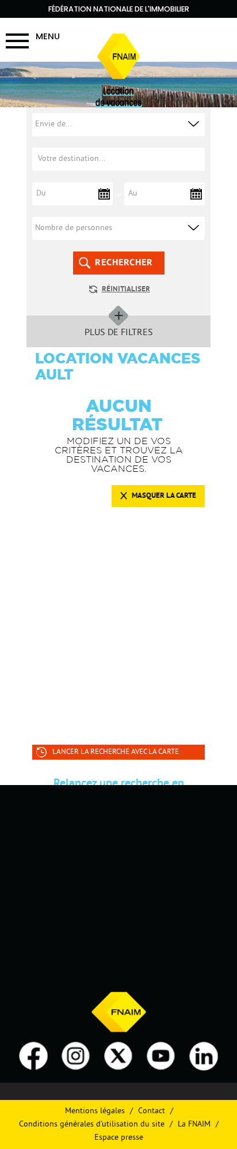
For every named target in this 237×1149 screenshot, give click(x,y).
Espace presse (118, 1138)
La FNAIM (194, 1124)
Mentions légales (95, 1111)
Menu (48, 36)
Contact (151, 1111)
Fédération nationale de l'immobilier (118, 9)
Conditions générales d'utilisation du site (92, 1124)
